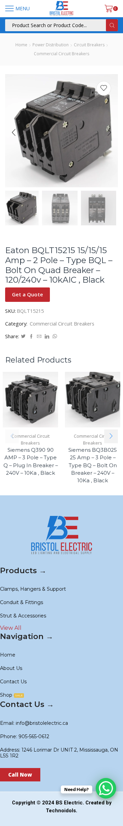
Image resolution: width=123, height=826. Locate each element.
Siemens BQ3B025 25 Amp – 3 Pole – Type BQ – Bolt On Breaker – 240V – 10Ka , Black (92, 465)
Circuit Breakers (89, 45)
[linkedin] (47, 336)
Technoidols (61, 810)
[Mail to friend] (39, 336)
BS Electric (69, 803)
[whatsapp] (54, 336)
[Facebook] (31, 336)
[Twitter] (23, 336)
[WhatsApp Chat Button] (106, 788)
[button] (13, 132)
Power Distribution (50, 45)
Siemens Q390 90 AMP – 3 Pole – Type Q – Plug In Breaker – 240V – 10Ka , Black (30, 461)
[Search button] (112, 25)
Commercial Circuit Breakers (61, 54)
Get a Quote (27, 294)
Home (21, 45)
